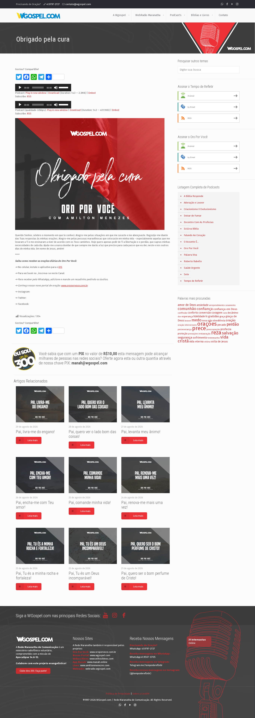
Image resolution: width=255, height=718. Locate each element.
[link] (129, 15)
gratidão (213, 316)
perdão (233, 324)
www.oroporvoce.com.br (103, 652)
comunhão (187, 308)
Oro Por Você (191, 248)
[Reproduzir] (20, 87)
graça (222, 316)
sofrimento (200, 337)
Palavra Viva (190, 254)
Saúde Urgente (192, 267)
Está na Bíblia (191, 228)
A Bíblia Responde (193, 196)
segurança (185, 337)
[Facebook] (227, 4)
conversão (205, 312)
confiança (205, 309)
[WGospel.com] (38, 15)
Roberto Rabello (193, 261)
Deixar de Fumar (192, 215)
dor (179, 316)
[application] (43, 87)
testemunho (214, 337)
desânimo (233, 312)
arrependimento (217, 305)
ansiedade (203, 305)
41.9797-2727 (53, 4)
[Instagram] (237, 4)
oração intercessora (187, 325)
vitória (207, 341)
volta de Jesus (219, 341)
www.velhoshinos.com (101, 658)
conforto (193, 312)
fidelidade (199, 316)
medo (196, 320)
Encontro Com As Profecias (199, 222)
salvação (230, 333)
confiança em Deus (225, 309)
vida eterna (196, 341)
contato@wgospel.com (78, 4)
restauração (205, 333)
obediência (219, 320)
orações (207, 324)
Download (53, 92)
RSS (29, 96)
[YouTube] (232, 4)
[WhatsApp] (222, 4)
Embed (92, 92)
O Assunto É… (191, 241)
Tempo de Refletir (193, 280)
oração (231, 320)
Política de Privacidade (118, 693)
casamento (230, 305)
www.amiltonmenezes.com (94, 665)
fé (207, 316)
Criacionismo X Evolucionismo (200, 209)
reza (216, 332)
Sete (186, 274)
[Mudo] (56, 87)
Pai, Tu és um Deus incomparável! (84, 575)
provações (193, 334)
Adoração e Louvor (194, 202)
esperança (187, 316)
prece (199, 328)
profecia (225, 329)
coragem (217, 312)
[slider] (64, 87)
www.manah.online (97, 662)
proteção (183, 333)
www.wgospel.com (100, 655)
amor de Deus (187, 305)
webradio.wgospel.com (98, 668)
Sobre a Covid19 (140, 693)
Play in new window (35, 92)
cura (225, 313)
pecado (221, 324)
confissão (182, 312)
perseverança (185, 329)
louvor (188, 320)
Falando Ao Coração (194, 235)
